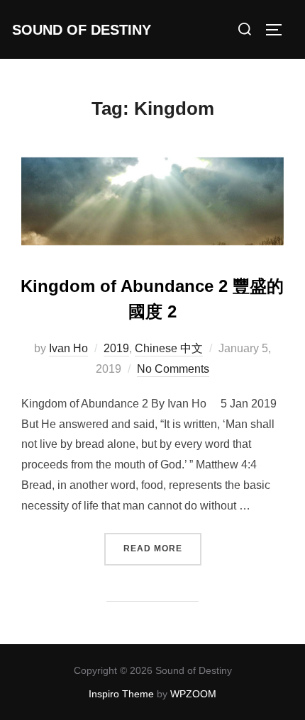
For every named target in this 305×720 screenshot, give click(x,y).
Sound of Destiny (81, 30)
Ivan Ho (68, 348)
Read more (162, 548)
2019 (116, 348)
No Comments (173, 369)
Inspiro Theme (121, 693)
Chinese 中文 (169, 348)
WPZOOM (193, 693)
